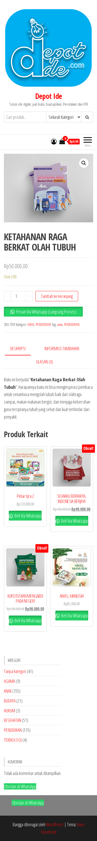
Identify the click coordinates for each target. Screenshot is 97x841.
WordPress (55, 824)
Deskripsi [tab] (18, 348)
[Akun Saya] (54, 141)
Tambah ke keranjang (57, 296)
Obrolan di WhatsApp (20, 786)
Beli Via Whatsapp (28, 516)
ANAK (30, 324)
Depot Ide (48, 96)
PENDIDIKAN (43, 324)
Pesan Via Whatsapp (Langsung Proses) (46, 312)
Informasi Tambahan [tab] (61, 348)
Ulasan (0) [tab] (44, 362)
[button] (83, 163)
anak (60, 324)
